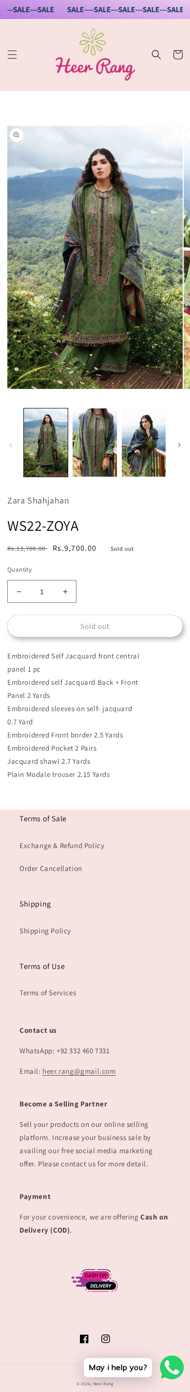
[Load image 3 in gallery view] (144, 442)
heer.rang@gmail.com (78, 1071)
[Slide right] (179, 445)
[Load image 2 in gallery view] (94, 442)
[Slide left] (10, 445)
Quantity (19, 569)
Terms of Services (47, 992)
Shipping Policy (45, 930)
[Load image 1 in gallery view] (46, 442)
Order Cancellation (50, 868)
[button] (12, 54)
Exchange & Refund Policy (61, 845)
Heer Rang (103, 1383)
